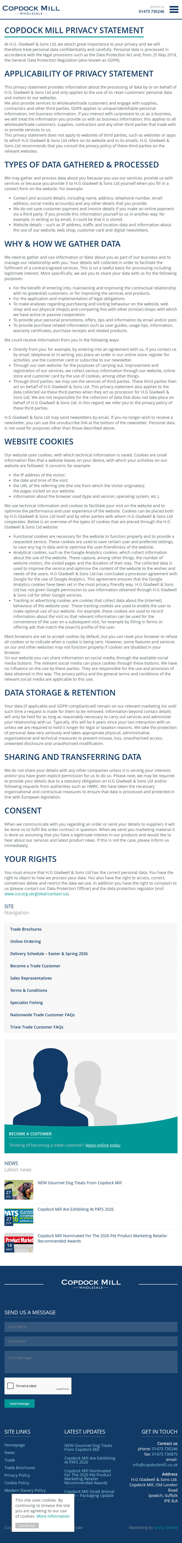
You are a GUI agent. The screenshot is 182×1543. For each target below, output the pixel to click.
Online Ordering (25, 941)
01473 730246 (165, 1448)
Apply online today (102, 1145)
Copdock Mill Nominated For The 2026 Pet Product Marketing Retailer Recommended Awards (87, 1476)
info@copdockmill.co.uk (155, 1464)
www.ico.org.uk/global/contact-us (35, 893)
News (9, 1452)
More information (53, 1516)
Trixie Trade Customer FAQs (36, 1027)
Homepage (14, 1445)
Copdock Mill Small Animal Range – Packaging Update (89, 1493)
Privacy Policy (17, 1475)
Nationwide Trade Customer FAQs (42, 1014)
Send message (19, 1404)
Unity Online (166, 1527)
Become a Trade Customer (35, 965)
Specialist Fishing (26, 1002)
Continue (27, 1525)
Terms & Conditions (28, 990)
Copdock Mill (31, 10)
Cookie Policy (16, 1482)
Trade (9, 1460)
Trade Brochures (26, 929)
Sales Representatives (31, 978)
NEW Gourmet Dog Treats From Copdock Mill (88, 1447)
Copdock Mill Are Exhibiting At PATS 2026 (89, 1460)
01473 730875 (165, 1454)
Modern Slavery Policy (25, 1490)
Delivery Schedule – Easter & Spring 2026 (49, 953)
